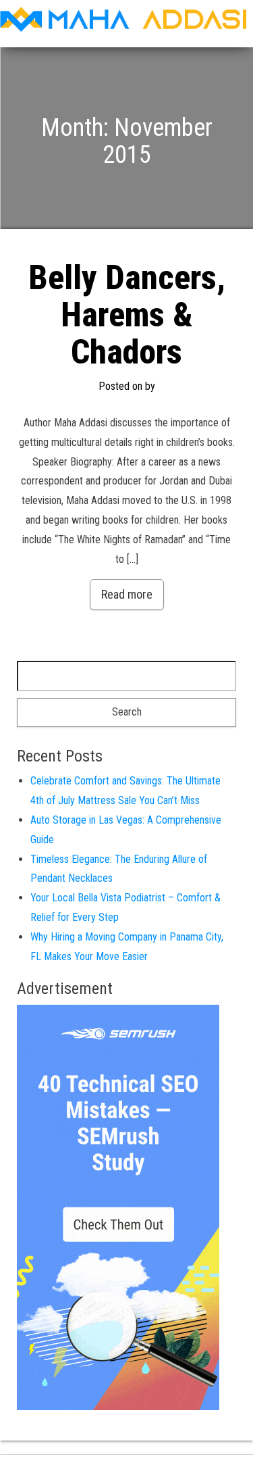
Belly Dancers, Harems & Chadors (126, 315)
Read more (126, 594)
